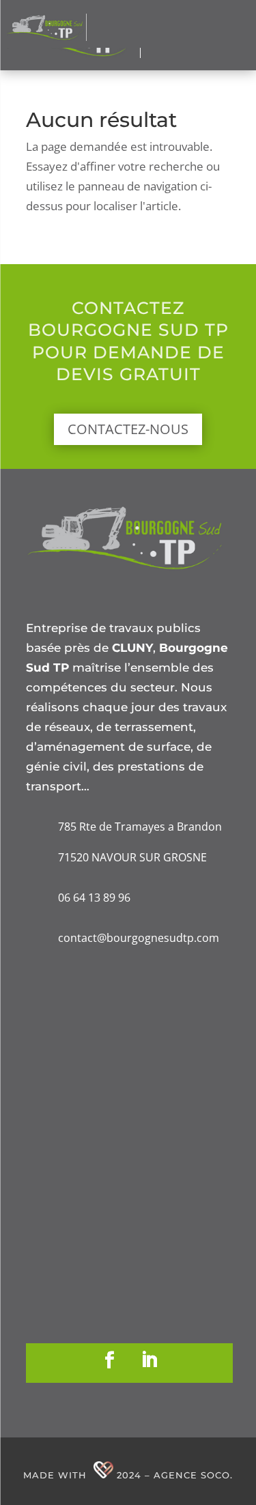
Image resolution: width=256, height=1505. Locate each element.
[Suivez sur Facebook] (109, 1360)
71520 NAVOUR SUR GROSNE (132, 857)
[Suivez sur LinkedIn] (149, 1360)
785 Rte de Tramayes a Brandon (140, 826)
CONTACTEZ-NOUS (128, 429)
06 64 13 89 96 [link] (94, 897)
